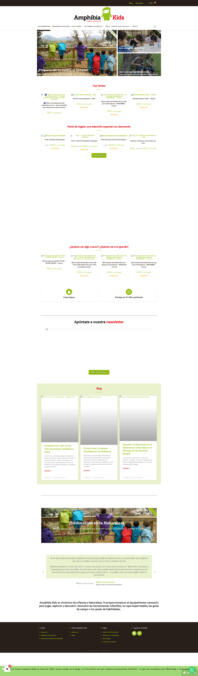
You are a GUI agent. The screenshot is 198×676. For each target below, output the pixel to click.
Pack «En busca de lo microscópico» (114, 140)
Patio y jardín (76, 26)
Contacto (44, 632)
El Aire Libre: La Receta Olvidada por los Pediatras (97, 450)
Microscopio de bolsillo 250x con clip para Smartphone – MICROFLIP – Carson (114, 265)
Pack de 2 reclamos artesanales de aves (143, 142)
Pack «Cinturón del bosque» (55, 140)
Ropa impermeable (44, 26)
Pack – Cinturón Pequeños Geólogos (84, 141)
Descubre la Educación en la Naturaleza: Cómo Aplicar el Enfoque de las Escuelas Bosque (137, 449)
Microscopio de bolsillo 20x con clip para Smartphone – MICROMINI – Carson (114, 104)
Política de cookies (109, 642)
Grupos (135, 26)
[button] (43, 572)
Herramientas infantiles (61, 26)
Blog (73, 635)
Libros (107, 26)
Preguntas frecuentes (48, 635)
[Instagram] (139, 633)
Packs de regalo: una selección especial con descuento (99, 126)
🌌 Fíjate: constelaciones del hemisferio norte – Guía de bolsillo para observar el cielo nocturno (54, 105)
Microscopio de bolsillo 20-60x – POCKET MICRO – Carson (54, 262)
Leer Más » (47, 471)
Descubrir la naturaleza (93, 26)
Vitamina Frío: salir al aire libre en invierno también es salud (59, 449)
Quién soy (75, 632)
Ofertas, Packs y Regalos (120, 26)
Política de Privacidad (110, 632)
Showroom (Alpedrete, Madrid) (51, 638)
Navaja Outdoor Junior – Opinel (144, 99)
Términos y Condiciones (111, 635)
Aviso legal (106, 638)
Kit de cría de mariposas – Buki (84, 99)
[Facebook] (134, 633)
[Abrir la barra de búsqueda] (155, 26)
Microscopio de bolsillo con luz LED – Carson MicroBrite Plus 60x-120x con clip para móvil (84, 265)
